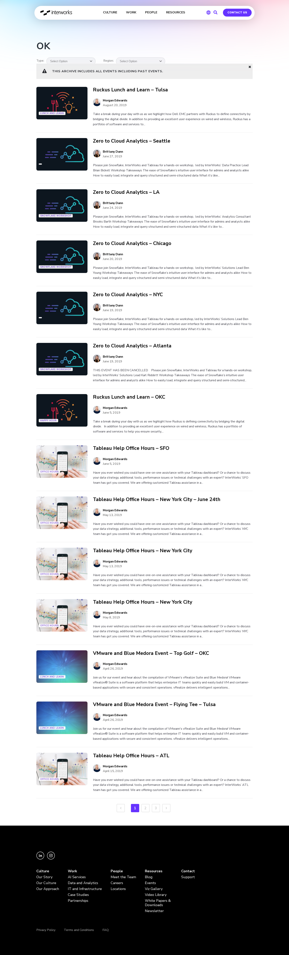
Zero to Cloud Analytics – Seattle (131, 141)
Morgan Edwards (115, 100)
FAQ (105, 930)
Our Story (44, 877)
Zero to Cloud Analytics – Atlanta (132, 346)
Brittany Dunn (113, 151)
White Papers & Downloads (158, 902)
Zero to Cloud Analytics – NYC (128, 295)
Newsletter (154, 911)
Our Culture (46, 883)
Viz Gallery (154, 889)
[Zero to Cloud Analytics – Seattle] (61, 154)
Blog (149, 877)
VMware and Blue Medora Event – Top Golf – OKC (151, 653)
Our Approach (47, 889)
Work (72, 871)
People (117, 871)
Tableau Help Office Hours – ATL (131, 756)
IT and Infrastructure (85, 889)
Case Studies (78, 895)
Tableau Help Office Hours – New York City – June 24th (156, 500)
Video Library (156, 895)
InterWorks (56, 13)
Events (150, 883)
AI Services (77, 877)
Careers (117, 883)
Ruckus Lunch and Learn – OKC (129, 397)
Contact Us (237, 12)
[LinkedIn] (40, 858)
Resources (153, 871)
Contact (188, 871)
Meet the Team (123, 877)
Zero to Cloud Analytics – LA (126, 192)
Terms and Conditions (79, 930)
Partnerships (78, 900)
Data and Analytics (83, 883)
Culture (42, 871)
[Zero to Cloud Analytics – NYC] (61, 308)
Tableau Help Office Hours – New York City (142, 551)
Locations (118, 889)
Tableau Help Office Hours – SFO (131, 448)
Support (188, 877)
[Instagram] (51, 858)
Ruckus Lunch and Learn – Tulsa (130, 90)
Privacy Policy (45, 930)
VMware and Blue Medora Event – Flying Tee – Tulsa (154, 705)
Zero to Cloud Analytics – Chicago (132, 243)
